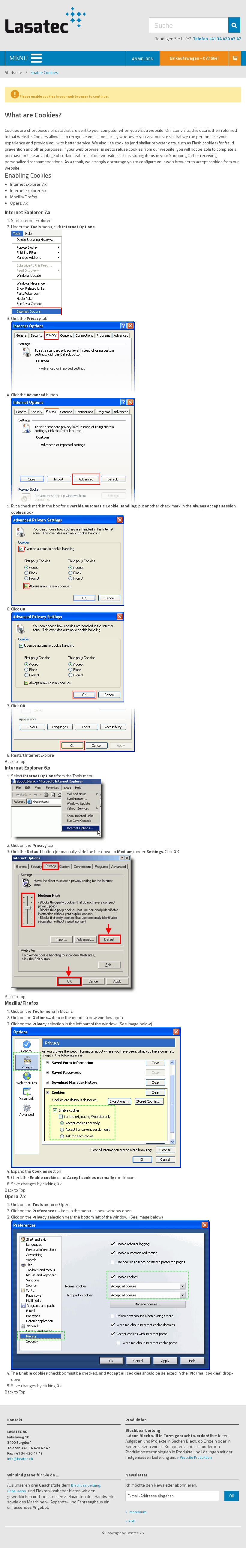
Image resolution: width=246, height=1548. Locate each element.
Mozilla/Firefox (23, 197)
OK (231, 1496)
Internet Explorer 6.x (28, 190)
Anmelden (143, 58)
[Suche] (234, 25)
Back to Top (15, 761)
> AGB (130, 1521)
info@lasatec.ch (20, 1458)
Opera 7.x (19, 203)
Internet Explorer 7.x (28, 184)
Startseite (13, 72)
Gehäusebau (17, 1491)
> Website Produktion (194, 1457)
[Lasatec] (46, 20)
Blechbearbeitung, (86, 1485)
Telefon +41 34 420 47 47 (217, 38)
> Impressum (135, 1512)
